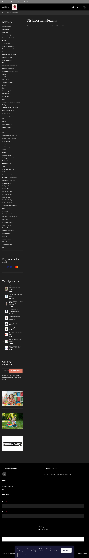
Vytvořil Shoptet (82, 553)
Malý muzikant (6, 161)
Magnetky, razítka (6, 194)
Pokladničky (5, 189)
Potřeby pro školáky (7, 175)
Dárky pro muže (6, 133)
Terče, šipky (5, 211)
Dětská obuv (5, 63)
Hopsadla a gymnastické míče (10, 217)
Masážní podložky (7, 124)
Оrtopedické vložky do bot (9, 135)
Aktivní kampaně (6, 91)
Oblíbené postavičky (7, 172)
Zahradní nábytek (7, 244)
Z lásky (4, 152)
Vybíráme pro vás (7, 77)
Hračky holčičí (6, 144)
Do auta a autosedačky (8, 49)
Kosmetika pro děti (7, 214)
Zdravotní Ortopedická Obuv (10, 108)
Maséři (4, 121)
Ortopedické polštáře (8, 116)
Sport (3, 166)
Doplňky (4, 236)
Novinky (4, 74)
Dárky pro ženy (6, 119)
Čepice (4, 85)
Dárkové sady (6, 242)
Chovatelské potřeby (7, 82)
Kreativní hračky (6, 155)
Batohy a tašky (6, 29)
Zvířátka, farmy (6, 147)
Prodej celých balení (7, 60)
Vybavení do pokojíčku (8, 46)
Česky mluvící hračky (7, 231)
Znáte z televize (6, 208)
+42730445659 (11, 468)
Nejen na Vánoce (6, 225)
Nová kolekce (6, 94)
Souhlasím (66, 550)
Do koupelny (5, 80)
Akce (3, 99)
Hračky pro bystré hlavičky (9, 177)
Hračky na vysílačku (7, 222)
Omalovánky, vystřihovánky (9, 205)
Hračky (4, 40)
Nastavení (22, 555)
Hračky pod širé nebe (8, 169)
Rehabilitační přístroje (8, 110)
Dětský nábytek (6, 233)
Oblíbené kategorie (7, 486)
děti (3, 489)
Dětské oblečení (6, 26)
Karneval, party (6, 197)
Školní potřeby (6, 43)
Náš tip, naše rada (7, 191)
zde (56, 551)
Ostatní (4, 149)
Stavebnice (5, 219)
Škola (3, 88)
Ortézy (4, 105)
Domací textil (5, 96)
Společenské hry (6, 163)
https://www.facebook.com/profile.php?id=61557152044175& (4, 474)
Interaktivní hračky (7, 200)
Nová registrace (43, 527)
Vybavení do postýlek (8, 68)
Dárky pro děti (6, 130)
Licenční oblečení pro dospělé (10, 66)
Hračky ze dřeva (6, 186)
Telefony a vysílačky (7, 203)
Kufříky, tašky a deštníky (8, 180)
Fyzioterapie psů (6, 113)
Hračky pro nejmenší (7, 158)
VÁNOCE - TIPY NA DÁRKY (9, 54)
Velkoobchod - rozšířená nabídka (11, 102)
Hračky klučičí (6, 141)
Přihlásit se (15, 370)
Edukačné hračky (6, 127)
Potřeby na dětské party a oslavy (11, 52)
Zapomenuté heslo (43, 529)
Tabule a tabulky (6, 183)
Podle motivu (5, 32)
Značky (4, 247)
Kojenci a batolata (7, 57)
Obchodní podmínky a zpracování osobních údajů (15, 2)
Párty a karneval (6, 239)
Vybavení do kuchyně (8, 38)
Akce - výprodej (6, 35)
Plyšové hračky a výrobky (9, 138)
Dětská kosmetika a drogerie (10, 71)
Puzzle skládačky (6, 228)
